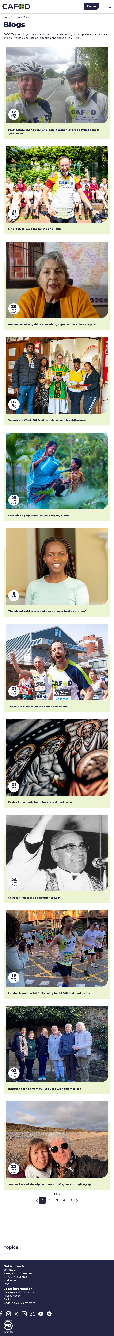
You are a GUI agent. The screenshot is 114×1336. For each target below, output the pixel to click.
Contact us (10, 1269)
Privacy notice (12, 1295)
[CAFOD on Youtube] (40, 1314)
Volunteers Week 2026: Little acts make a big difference (47, 420)
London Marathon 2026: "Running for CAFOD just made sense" (50, 993)
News (17, 17)
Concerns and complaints (19, 1292)
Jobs (6, 1284)
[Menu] (110, 6)
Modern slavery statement (19, 1303)
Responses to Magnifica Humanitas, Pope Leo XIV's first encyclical (53, 324)
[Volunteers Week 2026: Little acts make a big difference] (57, 375)
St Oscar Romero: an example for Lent (34, 897)
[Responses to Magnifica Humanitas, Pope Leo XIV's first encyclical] (57, 280)
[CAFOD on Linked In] (24, 1313)
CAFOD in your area (15, 1276)
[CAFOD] (27, 6)
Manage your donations (18, 1273)
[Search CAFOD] (103, 6)
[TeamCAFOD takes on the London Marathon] (57, 662)
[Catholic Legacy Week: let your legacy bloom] (57, 471)
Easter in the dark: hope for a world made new (40, 802)
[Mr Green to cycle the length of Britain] (57, 184)
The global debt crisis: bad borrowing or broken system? (47, 611)
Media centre (11, 1280)
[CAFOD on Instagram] (8, 1313)
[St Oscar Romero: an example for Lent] (57, 853)
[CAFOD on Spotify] (49, 1313)
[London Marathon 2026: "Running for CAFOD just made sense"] (57, 948)
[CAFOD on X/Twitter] (16, 1314)
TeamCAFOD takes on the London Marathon (38, 706)
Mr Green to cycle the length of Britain (34, 229)
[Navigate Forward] (77, 1200)
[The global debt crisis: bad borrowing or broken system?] (57, 566)
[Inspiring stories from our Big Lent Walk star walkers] (57, 1044)
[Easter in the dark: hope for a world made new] (57, 757)
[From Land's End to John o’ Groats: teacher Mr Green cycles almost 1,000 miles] (57, 85)
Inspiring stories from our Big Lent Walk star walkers (44, 1088)
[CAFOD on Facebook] (1, 1313)
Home (7, 17)
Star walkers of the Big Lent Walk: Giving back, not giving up (49, 1184)
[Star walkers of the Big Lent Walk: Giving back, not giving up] (57, 1139)
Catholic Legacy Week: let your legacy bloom (38, 515)
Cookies (8, 1299)
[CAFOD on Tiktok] (32, 1314)
